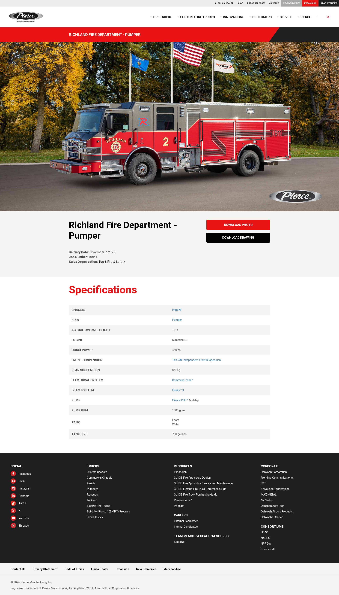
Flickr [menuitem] (22, 481)
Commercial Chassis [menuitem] (99, 477)
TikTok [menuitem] (23, 503)
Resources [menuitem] (183, 466)
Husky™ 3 (178, 390)
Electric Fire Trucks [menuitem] (197, 17)
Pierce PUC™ (180, 400)
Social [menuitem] (16, 466)
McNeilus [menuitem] (267, 500)
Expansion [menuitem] (310, 3)
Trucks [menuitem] (93, 466)
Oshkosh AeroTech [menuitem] (272, 506)
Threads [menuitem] (24, 525)
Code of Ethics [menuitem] (74, 569)
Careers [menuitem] (274, 3)
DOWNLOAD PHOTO (238, 225)
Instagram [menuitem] (25, 488)
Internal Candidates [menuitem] (186, 526)
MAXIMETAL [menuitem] (268, 494)
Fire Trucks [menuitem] (162, 17)
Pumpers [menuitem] (92, 489)
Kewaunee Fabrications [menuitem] (275, 489)
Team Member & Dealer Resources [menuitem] (202, 536)
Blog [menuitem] (240, 3)
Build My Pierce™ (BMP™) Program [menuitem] (108, 511)
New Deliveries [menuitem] (291, 3)
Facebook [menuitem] (25, 473)
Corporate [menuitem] (270, 466)
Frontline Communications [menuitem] (277, 477)
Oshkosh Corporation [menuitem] (274, 472)
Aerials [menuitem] (91, 483)
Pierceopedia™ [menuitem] (183, 500)
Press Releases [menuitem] (256, 3)
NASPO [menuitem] (265, 538)
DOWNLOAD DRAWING (238, 237)
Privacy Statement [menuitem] (44, 569)
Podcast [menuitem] (179, 506)
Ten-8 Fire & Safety (112, 261)
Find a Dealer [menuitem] (226, 3)
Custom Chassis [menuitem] (97, 472)
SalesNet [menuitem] (179, 542)
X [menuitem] (19, 510)
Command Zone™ (182, 380)
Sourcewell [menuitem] (268, 549)
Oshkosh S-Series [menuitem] (272, 517)
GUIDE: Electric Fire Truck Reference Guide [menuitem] (200, 489)
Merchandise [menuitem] (172, 569)
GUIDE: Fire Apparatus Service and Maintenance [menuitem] (203, 483)
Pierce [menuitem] (306, 17)
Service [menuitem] (286, 17)
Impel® (177, 309)
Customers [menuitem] (262, 17)
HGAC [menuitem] (264, 532)
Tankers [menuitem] (92, 500)
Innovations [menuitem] (233, 17)
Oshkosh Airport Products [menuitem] (277, 511)
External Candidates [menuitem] (186, 521)
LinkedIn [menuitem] (24, 496)
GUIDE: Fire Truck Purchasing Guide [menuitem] (195, 494)
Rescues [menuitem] (92, 494)
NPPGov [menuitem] (266, 543)
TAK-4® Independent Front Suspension (196, 360)
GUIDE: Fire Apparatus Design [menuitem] (192, 477)
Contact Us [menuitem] (18, 569)
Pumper (177, 319)
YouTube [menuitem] (24, 518)
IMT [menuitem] (263, 483)
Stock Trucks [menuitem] (328, 3)
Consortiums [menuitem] (272, 526)
